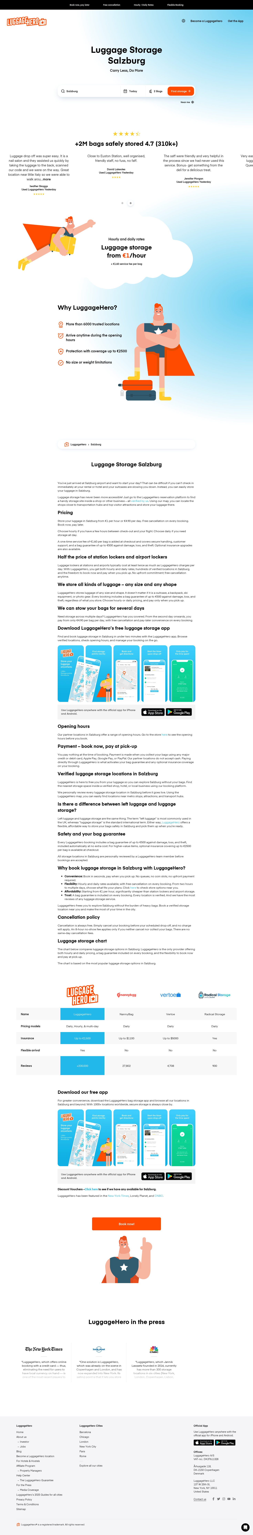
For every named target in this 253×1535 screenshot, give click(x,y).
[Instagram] (224, 1499)
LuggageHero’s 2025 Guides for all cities (39, 1494)
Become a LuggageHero (206, 21)
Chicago (84, 1437)
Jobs (23, 1446)
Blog (19, 1451)
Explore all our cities (91, 1465)
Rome (83, 1456)
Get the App (235, 21)
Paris (82, 1451)
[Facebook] (213, 1499)
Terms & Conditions (27, 1504)
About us (21, 1437)
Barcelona (85, 1432)
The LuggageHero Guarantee (36, 1480)
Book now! (126, 1224)
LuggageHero (78, 444)
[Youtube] (229, 1499)
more (47, 179)
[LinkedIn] (234, 1499)
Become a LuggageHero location (35, 1456)
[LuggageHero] (26, 25)
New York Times (118, 1195)
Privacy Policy (24, 1499)
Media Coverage (29, 1489)
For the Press (23, 1485)
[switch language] (183, 21)
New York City (88, 1446)
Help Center (23, 1475)
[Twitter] (219, 1499)
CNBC (159, 1195)
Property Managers (31, 1470)
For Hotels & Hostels (28, 1461)
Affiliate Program (25, 1465)
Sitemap (21, 1509)
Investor (24, 1441)
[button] (245, 1527)
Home (19, 1432)
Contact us (200, 1499)
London (84, 1441)
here (164, 734)
